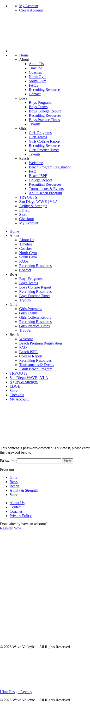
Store (23, 214)
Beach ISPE (38, 176)
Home (24, 55)
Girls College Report (44, 141)
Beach (14, 486)
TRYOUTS (28, 197)
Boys (14, 482)
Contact (35, 94)
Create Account (31, 10)
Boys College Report (45, 111)
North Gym (37, 77)
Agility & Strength (33, 206)
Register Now (10, 528)
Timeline (35, 68)
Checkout (26, 219)
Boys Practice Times (44, 120)
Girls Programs (40, 133)
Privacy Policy (21, 516)
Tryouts (34, 124)
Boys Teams (38, 107)
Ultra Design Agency (16, 692)
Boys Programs (40, 102)
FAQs (33, 85)
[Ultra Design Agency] (36, 687)
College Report (40, 180)
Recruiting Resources (45, 90)
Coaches (35, 72)
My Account (28, 6)
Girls (13, 477)
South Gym (37, 81)
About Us (36, 64)
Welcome (36, 163)
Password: (8, 461)
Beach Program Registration (50, 167)
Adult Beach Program (45, 193)
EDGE (24, 210)
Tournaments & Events (46, 189)
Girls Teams (38, 137)
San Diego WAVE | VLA (38, 202)
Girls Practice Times (44, 150)
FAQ (32, 171)
